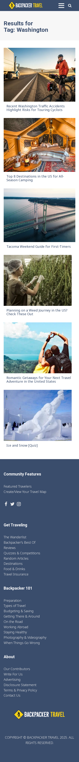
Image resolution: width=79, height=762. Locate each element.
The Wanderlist (15, 537)
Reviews (10, 547)
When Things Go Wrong (22, 643)
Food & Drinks (14, 569)
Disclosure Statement (20, 685)
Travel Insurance (16, 574)
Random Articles (16, 558)
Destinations (13, 563)
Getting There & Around (22, 616)
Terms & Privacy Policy (20, 690)
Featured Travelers (18, 486)
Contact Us (12, 695)
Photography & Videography (25, 637)
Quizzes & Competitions (22, 553)
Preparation (12, 600)
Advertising (12, 679)
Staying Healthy (15, 632)
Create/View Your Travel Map (25, 491)
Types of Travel (15, 605)
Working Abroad (16, 627)
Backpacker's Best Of (19, 542)
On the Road (13, 621)
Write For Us (13, 674)
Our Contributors (17, 669)
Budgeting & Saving (19, 611)
